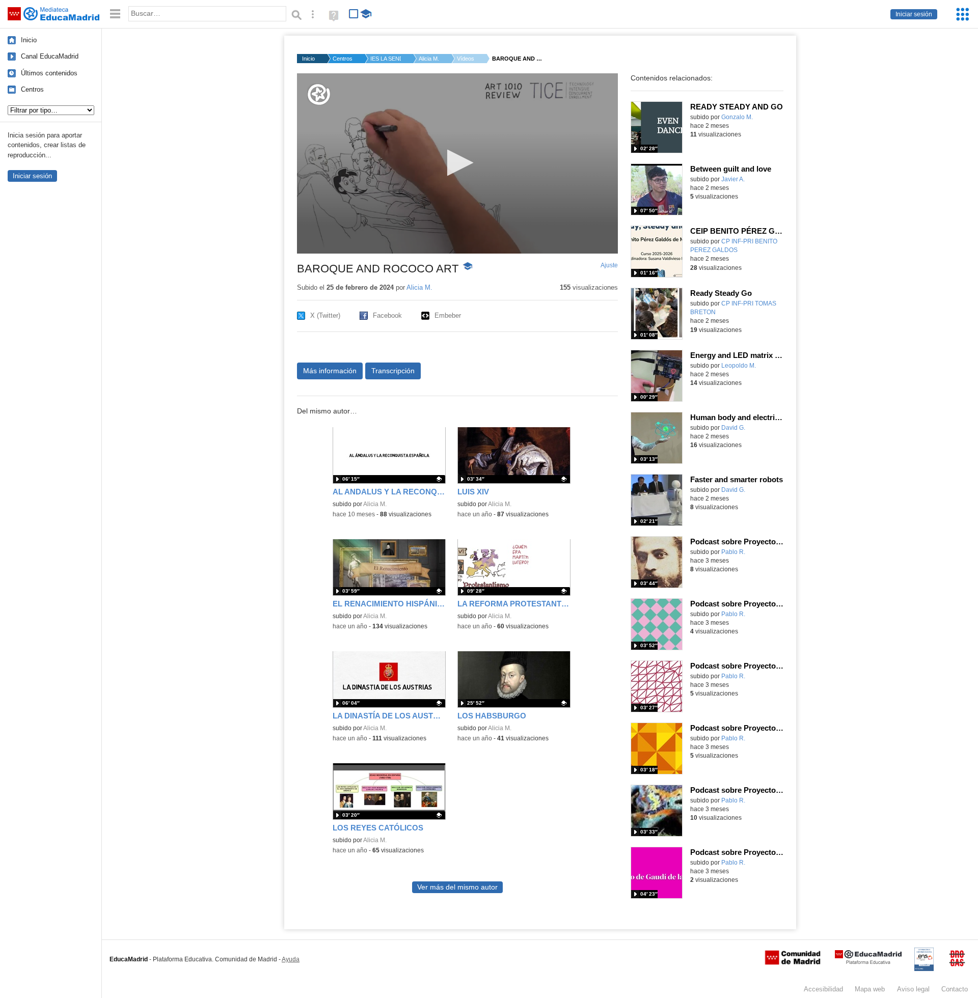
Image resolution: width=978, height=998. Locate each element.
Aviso (913, 989)
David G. (733, 428)
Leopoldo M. (738, 366)
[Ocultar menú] (115, 14)
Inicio (29, 40)
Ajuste (609, 265)
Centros (32, 89)
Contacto (954, 989)
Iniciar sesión (913, 14)
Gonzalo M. (737, 117)
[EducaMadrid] (868, 962)
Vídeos (465, 59)
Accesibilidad (823, 989)
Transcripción (393, 371)
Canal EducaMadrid (49, 56)
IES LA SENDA (385, 59)
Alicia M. (429, 59)
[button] (457, 162)
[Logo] (319, 94)
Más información (330, 371)
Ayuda (291, 959)
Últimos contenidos (49, 73)
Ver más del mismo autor (457, 887)
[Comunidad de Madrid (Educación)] (792, 962)
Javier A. (733, 179)
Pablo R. (733, 552)
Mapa (870, 989)
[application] (457, 163)
